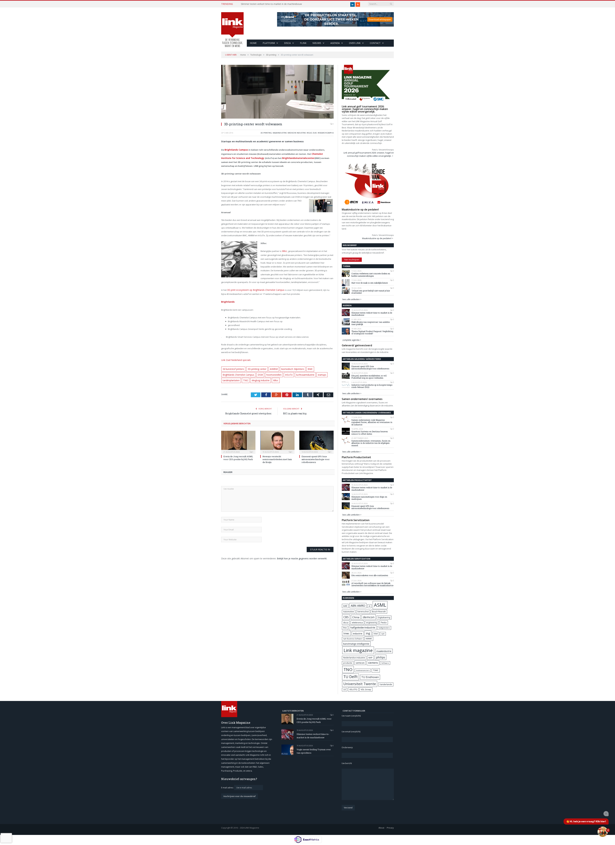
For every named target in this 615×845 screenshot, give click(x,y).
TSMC (375, 670)
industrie (357, 633)
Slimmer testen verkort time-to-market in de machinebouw (371, 314)
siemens (373, 662)
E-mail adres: (227, 787)
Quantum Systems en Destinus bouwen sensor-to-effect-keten (369, 432)
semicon (360, 662)
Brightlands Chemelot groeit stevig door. (248, 410)
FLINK (303, 42)
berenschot (363, 611)
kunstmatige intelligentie (356, 643)
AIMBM (270, 366)
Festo (384, 622)
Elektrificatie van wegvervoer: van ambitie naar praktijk (370, 323)
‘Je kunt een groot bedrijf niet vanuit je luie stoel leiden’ (370, 292)
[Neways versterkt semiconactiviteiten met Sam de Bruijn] (277, 439)
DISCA (287, 42)
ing (368, 633)
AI (369, 606)
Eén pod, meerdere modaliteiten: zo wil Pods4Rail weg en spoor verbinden (368, 376)
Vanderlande (386, 684)
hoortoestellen (270, 372)
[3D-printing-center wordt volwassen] (277, 92)
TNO (244, 377)
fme (345, 627)
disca (345, 622)
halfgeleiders (384, 628)
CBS (346, 617)
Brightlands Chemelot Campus (237, 372)
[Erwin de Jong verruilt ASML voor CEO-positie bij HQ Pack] (238, 439)
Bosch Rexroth (379, 611)
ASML (380, 605)
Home (253, 42)
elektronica (357, 622)
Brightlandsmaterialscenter (284, 157)
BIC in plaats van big (294, 410)
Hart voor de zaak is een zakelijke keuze (369, 283)
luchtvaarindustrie (300, 372)
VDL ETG (353, 689)
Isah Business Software (352, 638)
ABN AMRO (358, 606)
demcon (368, 617)
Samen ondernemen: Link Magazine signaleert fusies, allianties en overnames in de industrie (371, 422)
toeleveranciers (362, 670)
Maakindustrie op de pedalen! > (377, 238)
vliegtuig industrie (258, 377)
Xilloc (284, 250)
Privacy (390, 827)
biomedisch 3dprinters (288, 366)
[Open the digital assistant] (603, 832)
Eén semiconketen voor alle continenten (369, 575)
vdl (344, 689)
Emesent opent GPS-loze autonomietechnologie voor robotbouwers (316, 456)
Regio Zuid (312, 133)
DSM (257, 372)
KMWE (369, 638)
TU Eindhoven (370, 677)
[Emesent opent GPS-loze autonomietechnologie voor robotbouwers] (316, 439)
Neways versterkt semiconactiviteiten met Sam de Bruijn (277, 456)
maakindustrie (280, 133)
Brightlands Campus (235, 149)
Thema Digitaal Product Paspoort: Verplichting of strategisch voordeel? (372, 332)
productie (347, 663)
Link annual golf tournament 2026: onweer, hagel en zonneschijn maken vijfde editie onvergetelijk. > (369, 154)
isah (383, 633)
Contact (375, 42)
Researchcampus (326, 133)
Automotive (348, 611)
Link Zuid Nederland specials (235, 358)
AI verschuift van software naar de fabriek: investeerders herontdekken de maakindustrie (372, 584)
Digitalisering (384, 617)
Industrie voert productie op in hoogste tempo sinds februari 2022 (371, 386)
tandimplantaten (231, 377)
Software (385, 663)
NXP (371, 657)
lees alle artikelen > (351, 299)
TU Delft (350, 676)
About (381, 827)
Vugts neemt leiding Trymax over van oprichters (265, 4)
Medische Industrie (297, 133)
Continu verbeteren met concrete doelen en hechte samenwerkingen (370, 274)
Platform (269, 42)
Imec (346, 633)
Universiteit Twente (359, 683)
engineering (371, 622)
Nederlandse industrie (354, 657)
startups (317, 372)
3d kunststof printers (233, 366)
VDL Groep (366, 689)
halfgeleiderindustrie (362, 627)
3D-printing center (255, 366)
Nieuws (316, 42)
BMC (305, 366)
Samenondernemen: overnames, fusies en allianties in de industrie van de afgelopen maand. (370, 443)
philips (380, 657)
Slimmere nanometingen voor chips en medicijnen (369, 498)
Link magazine (358, 650)
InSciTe (284, 372)
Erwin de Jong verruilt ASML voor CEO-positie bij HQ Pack (238, 455)
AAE (345, 605)
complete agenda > (351, 339)
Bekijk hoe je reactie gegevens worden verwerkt (302, 555)
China (355, 617)
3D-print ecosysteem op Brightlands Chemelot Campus (253, 288)
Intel (376, 633)
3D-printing (266, 133)
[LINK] (232, 26)
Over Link (355, 42)
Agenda (335, 42)
